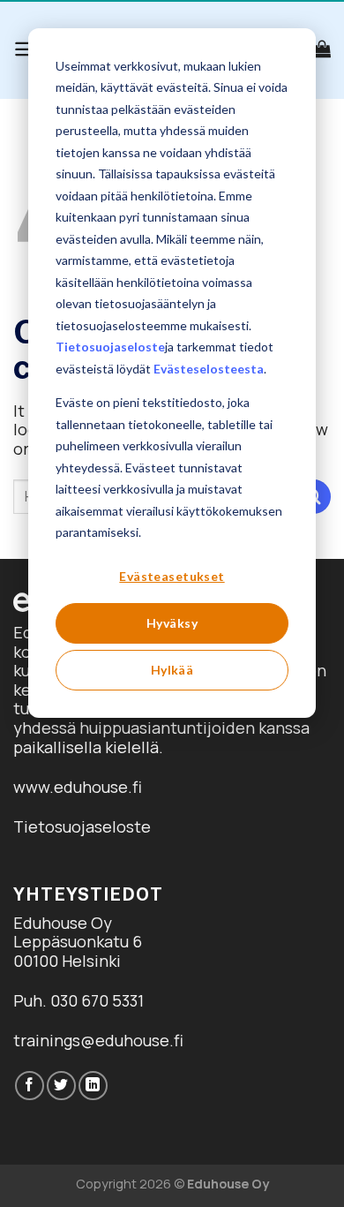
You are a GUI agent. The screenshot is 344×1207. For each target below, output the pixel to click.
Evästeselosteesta (208, 368)
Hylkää (172, 669)
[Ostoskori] (322, 48)
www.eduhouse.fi (77, 786)
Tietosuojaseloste (110, 346)
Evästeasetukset (171, 576)
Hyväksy (172, 622)
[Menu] (25, 49)
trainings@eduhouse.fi (98, 1040)
